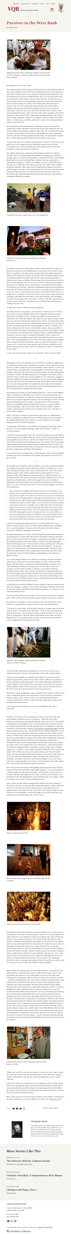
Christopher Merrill (13, 27)
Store (47, 4)
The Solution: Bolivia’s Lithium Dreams (28, 1161)
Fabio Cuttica (28, 1164)
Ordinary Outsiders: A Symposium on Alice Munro (34, 1175)
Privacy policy (49, 1227)
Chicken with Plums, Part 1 (22, 1190)
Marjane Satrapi (12, 1193)
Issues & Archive (25, 4)
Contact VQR (41, 1227)
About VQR (16, 4)
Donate (42, 4)
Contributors (34, 4)
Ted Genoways (11, 1178)
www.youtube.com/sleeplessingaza (46, 728)
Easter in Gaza (55, 1099)
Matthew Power (12, 1164)
